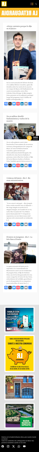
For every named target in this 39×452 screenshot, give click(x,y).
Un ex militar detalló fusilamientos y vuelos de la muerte (17, 118)
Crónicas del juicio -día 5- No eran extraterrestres (18, 179)
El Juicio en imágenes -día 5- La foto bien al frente (19, 238)
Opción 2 (33, 142)
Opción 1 (33, 141)
